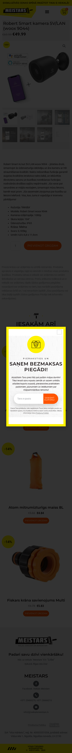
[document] (36, 376)
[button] (59, 332)
